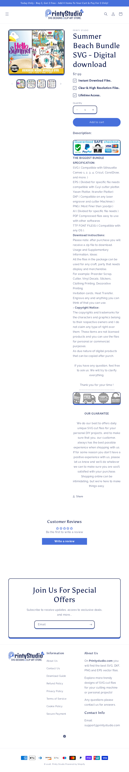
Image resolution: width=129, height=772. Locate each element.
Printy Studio (58, 764)
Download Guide (56, 676)
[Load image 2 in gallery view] (31, 84)
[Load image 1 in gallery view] (21, 84)
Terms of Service (57, 698)
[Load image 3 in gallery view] (41, 84)
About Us (52, 661)
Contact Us (53, 668)
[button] (7, 14)
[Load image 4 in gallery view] (51, 84)
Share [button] (79, 496)
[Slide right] (60, 83)
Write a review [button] (64, 541)
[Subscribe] (90, 624)
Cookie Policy (55, 706)
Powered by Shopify (75, 764)
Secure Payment (56, 713)
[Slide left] (12, 83)
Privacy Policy (55, 691)
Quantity (77, 103)
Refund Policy (55, 683)
